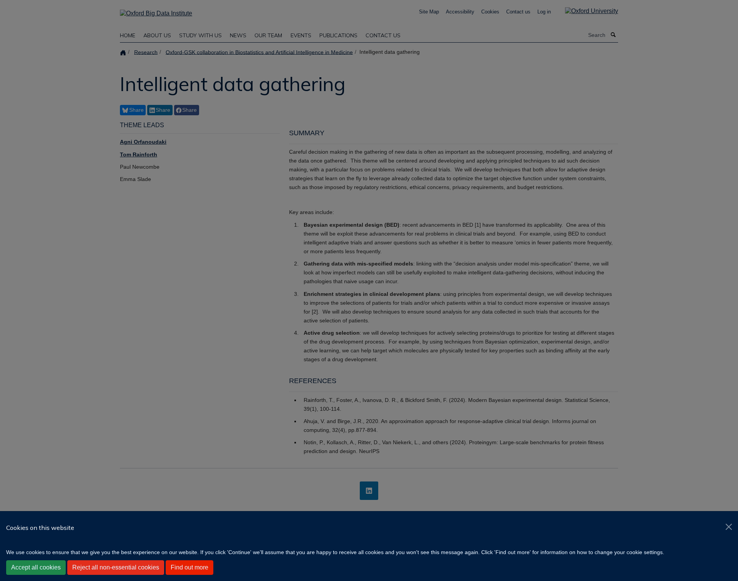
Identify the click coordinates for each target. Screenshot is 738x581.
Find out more (189, 567)
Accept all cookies (36, 567)
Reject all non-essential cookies (115, 567)
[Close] (729, 527)
